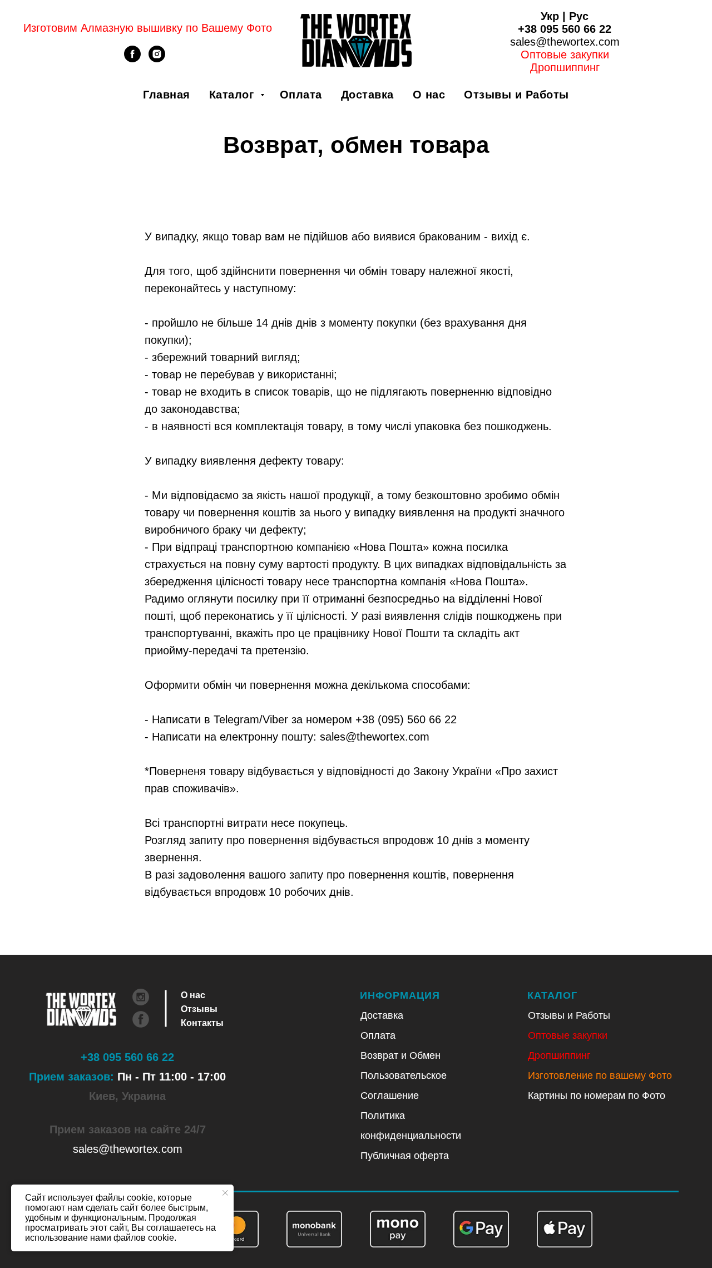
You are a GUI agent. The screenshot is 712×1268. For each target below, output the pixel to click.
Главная (166, 94)
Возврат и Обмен (400, 1055)
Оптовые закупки (565, 54)
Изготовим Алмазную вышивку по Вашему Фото (147, 28)
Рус (579, 16)
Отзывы (199, 1009)
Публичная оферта (404, 1155)
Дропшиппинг (559, 1055)
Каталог (233, 94)
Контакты (202, 1023)
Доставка (367, 94)
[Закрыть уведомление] (225, 1192)
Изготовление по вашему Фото (600, 1075)
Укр (550, 16)
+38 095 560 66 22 (564, 29)
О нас (429, 94)
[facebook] (132, 59)
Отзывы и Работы (516, 94)
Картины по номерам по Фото (596, 1095)
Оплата (301, 94)
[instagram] (157, 59)
